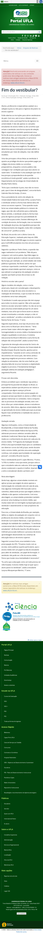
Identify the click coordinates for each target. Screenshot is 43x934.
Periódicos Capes (9, 778)
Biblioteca (7, 732)
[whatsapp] (28, 36)
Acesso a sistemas (9, 685)
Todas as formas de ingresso (12, 721)
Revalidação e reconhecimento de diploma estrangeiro (20, 793)
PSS (5, 716)
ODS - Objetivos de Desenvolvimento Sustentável (18, 762)
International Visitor (10, 819)
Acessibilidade (13, 5)
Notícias (6, 655)
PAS (5, 711)
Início (19, 48)
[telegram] (36, 36)
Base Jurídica (8, 850)
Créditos (6, 886)
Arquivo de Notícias (30, 48)
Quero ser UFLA (8, 814)
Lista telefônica (21, 913)
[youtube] (39, 36)
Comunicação (8, 660)
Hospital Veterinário (10, 757)
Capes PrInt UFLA (9, 737)
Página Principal (9, 650)
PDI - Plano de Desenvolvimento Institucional (17, 772)
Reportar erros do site (10, 876)
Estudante (7, 804)
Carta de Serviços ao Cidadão (12, 742)
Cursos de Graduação (10, 696)
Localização (7, 855)
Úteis (5, 881)
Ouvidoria (7, 767)
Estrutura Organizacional (11, 845)
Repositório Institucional (11, 788)
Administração (8, 840)
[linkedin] (31, 36)
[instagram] (25, 36)
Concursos (7, 747)
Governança (7, 680)
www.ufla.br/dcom (17, 83)
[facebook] (22, 36)
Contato (18, 40)
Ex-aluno (6, 824)
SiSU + (6, 706)
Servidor (6, 809)
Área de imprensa (27, 40)
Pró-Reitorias (8, 670)
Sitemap (32, 5)
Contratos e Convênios (11, 752)
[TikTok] (33, 36)
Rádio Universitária (9, 783)
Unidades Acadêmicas (10, 675)
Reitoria (6, 665)
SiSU (5, 701)
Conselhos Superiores (10, 835)
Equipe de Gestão (23, 38)
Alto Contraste (23, 5)
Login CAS (7, 891)
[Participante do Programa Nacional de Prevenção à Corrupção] (7, 626)
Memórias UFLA (9, 865)
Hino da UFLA (8, 860)
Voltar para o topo (35, 640)
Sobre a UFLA (12, 38)
